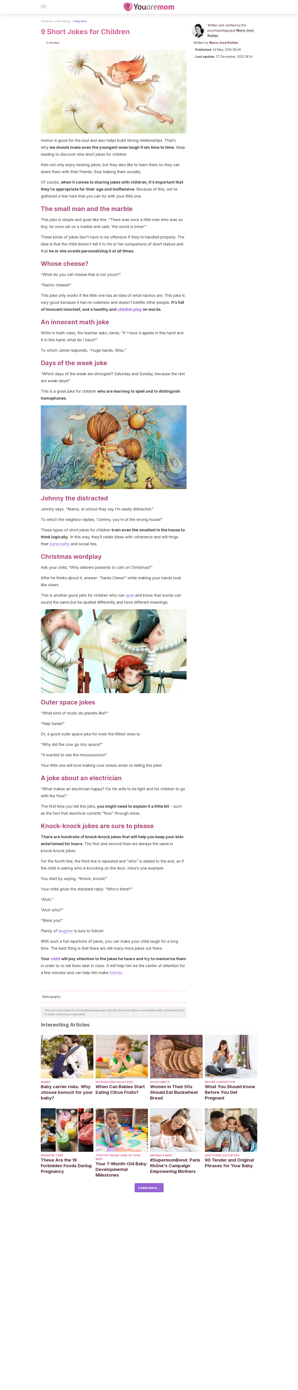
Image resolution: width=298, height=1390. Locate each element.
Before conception (220, 1082)
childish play (129, 309)
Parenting (63, 21)
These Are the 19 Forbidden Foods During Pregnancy (66, 1165)
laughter (65, 931)
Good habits (160, 1082)
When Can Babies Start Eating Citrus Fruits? (120, 1089)
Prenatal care (52, 1155)
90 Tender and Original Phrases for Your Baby (229, 1162)
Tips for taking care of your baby (118, 1157)
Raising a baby (161, 1155)
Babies (46, 1082)
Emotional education (222, 1155)
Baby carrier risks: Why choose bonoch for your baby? (67, 1092)
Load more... (149, 1188)
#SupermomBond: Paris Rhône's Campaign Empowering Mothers (175, 1165)
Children (47, 21)
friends (116, 972)
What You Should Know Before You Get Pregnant (230, 1092)
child (55, 958)
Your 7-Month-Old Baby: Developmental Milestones (122, 1169)
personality (60, 544)
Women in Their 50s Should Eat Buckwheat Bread (174, 1092)
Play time (80, 21)
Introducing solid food (114, 1082)
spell (130, 595)
